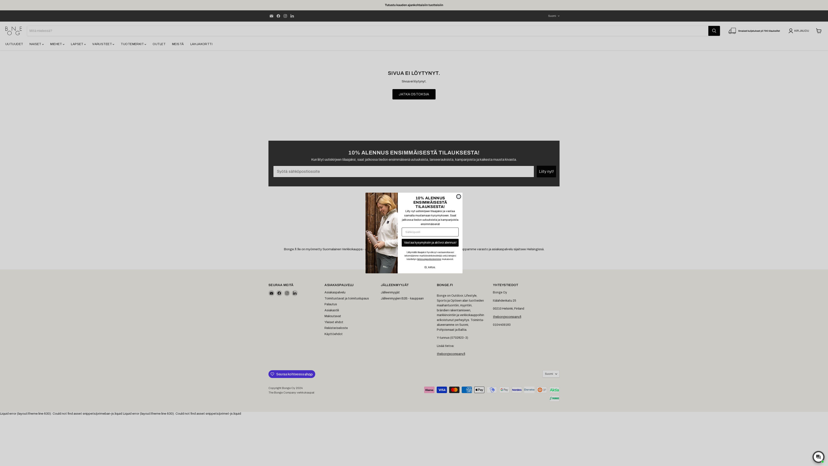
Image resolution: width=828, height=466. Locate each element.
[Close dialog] (458, 196)
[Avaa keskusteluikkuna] (818, 457)
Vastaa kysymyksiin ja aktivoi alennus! (430, 242)
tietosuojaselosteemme (429, 259)
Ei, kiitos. (430, 267)
